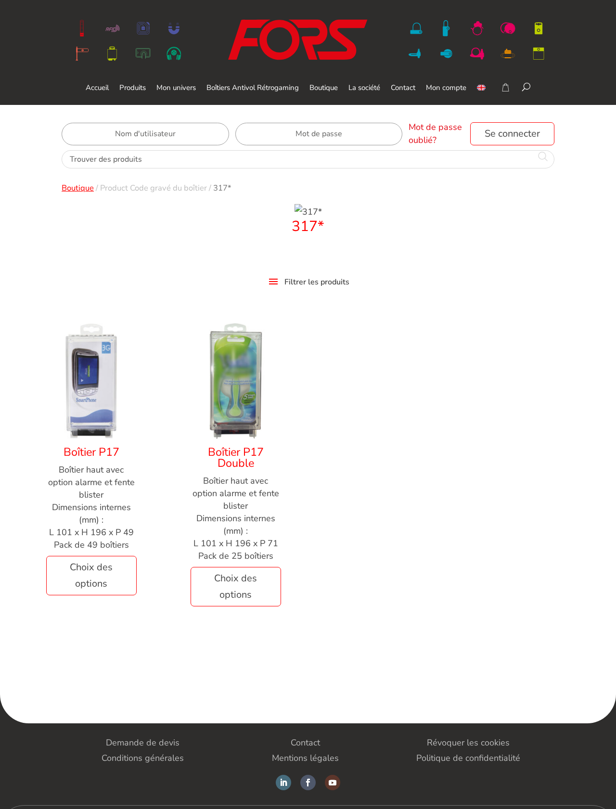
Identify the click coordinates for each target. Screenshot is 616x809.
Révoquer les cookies (468, 742)
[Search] (526, 86)
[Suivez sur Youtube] (332, 782)
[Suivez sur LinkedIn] (283, 782)
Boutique (323, 88)
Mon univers (176, 88)
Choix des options (91, 575)
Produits (132, 88)
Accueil (97, 88)
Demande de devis (143, 742)
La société (364, 88)
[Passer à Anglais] (481, 94)
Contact (403, 88)
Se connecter (512, 133)
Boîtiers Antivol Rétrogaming (252, 88)
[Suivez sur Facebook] (308, 782)
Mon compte (446, 88)
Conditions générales (143, 758)
